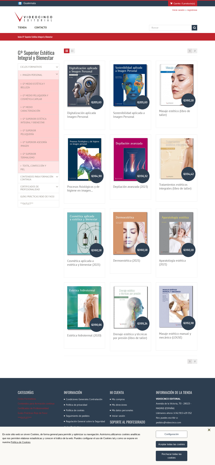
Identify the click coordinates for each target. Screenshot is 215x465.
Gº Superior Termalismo (28, 155)
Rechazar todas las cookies (172, 456)
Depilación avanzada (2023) (130, 187)
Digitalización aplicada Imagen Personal (81, 115)
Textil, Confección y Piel (33, 167)
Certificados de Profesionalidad (30, 188)
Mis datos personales (122, 410)
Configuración (171, 434)
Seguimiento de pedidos (78, 415)
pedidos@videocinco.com (168, 422)
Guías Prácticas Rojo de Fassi (37, 196)
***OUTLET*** (26, 203)
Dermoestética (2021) (126, 260)
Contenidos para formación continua (36, 178)
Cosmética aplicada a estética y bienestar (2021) (83, 263)
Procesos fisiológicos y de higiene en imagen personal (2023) (83, 190)
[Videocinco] (33, 17)
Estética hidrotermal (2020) (84, 335)
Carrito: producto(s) (184, 3)
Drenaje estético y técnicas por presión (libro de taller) (130, 336)
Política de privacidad (76, 404)
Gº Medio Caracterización (30, 109)
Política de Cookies (21, 442)
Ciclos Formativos (31, 67)
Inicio (20, 36)
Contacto (40, 27)
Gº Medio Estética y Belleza (33, 85)
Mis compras (118, 399)
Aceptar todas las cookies (171, 444)
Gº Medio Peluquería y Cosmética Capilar (34, 97)
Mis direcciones (119, 404)
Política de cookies (75, 410)
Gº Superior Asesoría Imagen (34, 144)
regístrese (192, 10)
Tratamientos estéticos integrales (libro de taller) (175, 186)
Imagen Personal (32, 74)
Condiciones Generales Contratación (84, 399)
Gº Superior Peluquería (28, 132)
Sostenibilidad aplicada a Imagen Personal (129, 115)
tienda (22, 27)
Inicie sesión (178, 10)
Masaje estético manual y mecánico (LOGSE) (175, 335)
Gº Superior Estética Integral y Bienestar (33, 120)
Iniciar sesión (118, 415)
